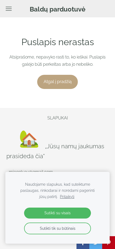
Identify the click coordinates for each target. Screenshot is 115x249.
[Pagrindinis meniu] (8, 8)
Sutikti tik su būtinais (57, 228)
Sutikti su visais (57, 213)
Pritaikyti (67, 196)
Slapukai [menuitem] (57, 117)
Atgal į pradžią (58, 81)
